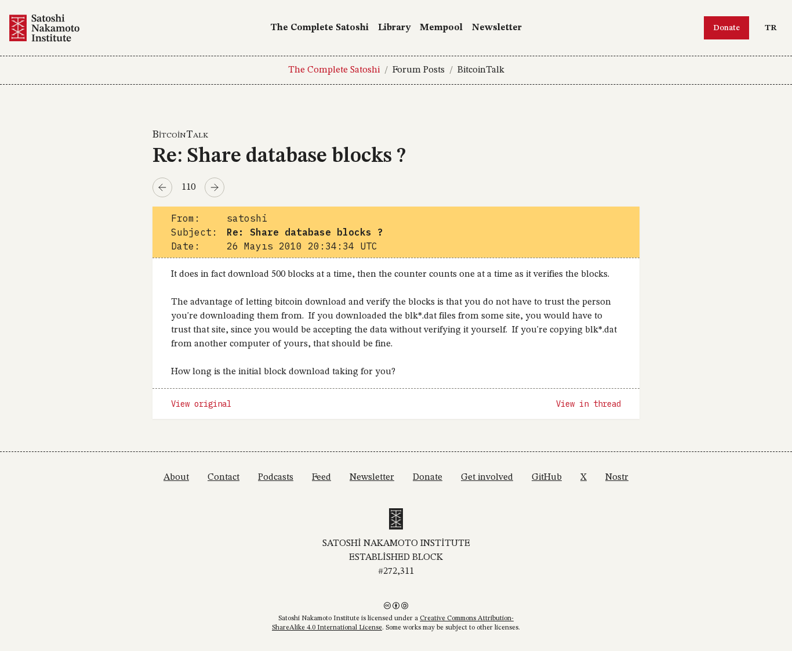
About (176, 477)
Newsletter (497, 27)
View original (201, 404)
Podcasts (275, 477)
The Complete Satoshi (319, 27)
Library (394, 27)
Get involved (487, 477)
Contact (223, 477)
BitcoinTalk (480, 70)
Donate (726, 28)
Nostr (616, 477)
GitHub (547, 477)
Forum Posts (419, 70)
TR (773, 27)
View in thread (588, 404)
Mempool (441, 27)
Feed (321, 477)
